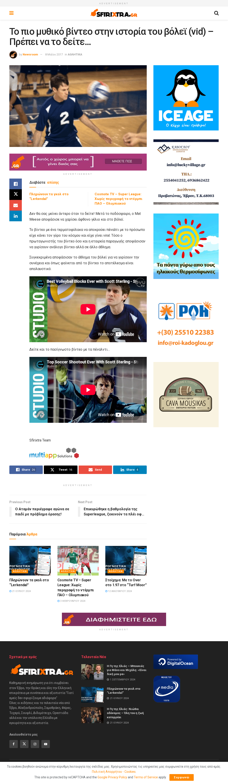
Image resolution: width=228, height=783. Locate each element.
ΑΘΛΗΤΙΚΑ (75, 54)
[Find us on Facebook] (13, 744)
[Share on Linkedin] (15, 216)
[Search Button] (216, 13)
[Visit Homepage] (114, 13)
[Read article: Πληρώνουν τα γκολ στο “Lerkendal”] (30, 561)
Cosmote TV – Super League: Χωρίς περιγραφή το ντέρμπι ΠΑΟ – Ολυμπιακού (118, 198)
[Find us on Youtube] (45, 744)
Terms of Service (146, 777)
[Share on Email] (15, 205)
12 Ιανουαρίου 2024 (119, 591)
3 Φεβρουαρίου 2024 (72, 601)
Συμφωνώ (181, 777)
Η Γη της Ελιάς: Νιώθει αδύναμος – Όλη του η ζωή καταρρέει (125, 713)
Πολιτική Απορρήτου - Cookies (114, 771)
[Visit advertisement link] (78, 162)
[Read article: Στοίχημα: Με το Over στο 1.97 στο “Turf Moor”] (126, 561)
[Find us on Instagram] (35, 744)
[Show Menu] (11, 13)
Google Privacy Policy (112, 777)
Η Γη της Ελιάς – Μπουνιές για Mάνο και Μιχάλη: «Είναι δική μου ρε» (127, 670)
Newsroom (30, 54)
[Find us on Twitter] (24, 744)
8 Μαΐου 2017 (54, 54)
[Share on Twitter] (15, 194)
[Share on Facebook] (15, 184)
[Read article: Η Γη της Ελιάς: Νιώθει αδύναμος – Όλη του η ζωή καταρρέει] (92, 715)
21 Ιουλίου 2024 (21, 591)
